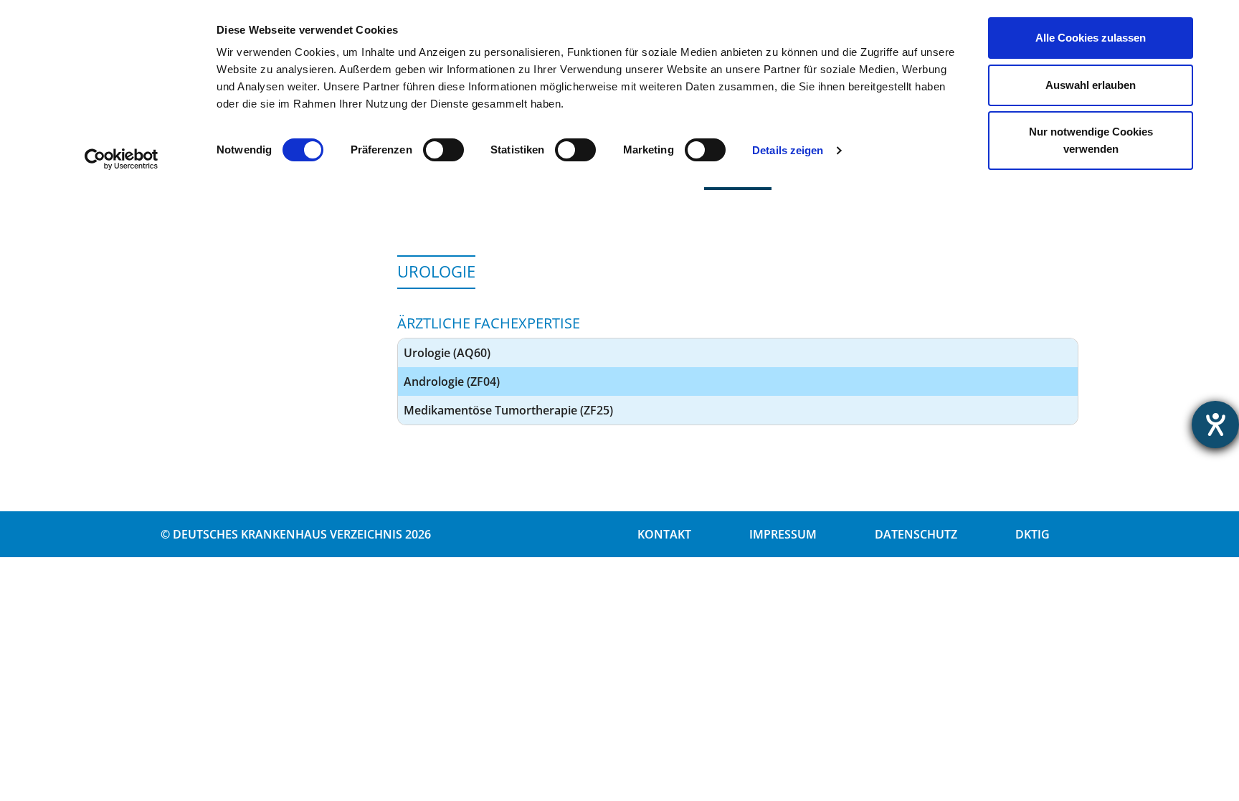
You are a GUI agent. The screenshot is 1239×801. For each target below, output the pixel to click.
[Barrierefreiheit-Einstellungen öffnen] (1215, 424)
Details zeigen (787, 150)
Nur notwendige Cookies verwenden (1091, 140)
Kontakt (664, 534)
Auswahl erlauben (1090, 85)
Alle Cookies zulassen (1090, 38)
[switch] (443, 149)
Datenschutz (916, 534)
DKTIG (1032, 534)
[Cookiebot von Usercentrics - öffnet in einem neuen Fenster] (121, 159)
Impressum (783, 534)
